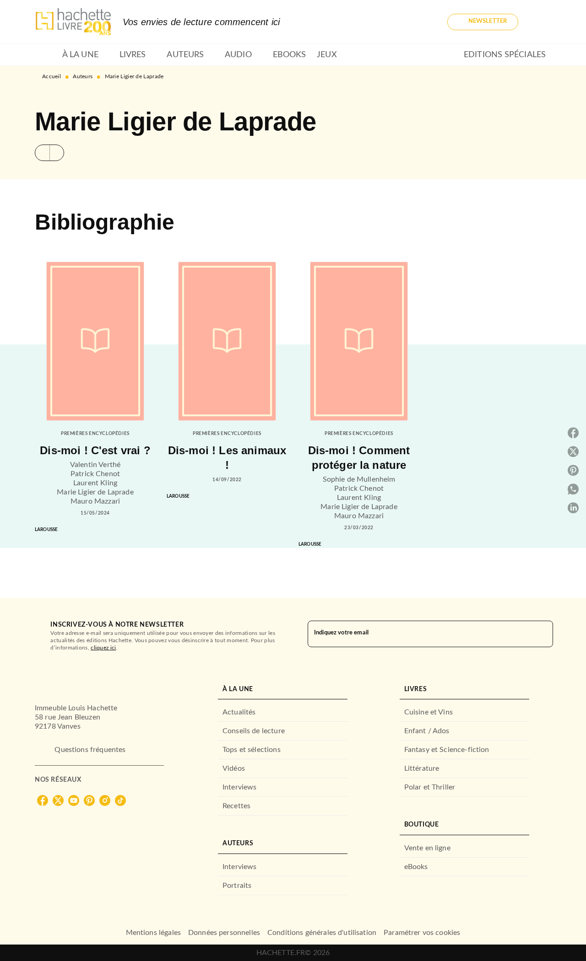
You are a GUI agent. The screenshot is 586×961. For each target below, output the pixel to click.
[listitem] (42, 800)
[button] (482, 22)
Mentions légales (153, 932)
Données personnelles (224, 932)
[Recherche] (540, 22)
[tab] (46, 55)
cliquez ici (103, 647)
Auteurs (82, 76)
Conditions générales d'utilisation (321, 932)
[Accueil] (73, 21)
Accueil (51, 76)
